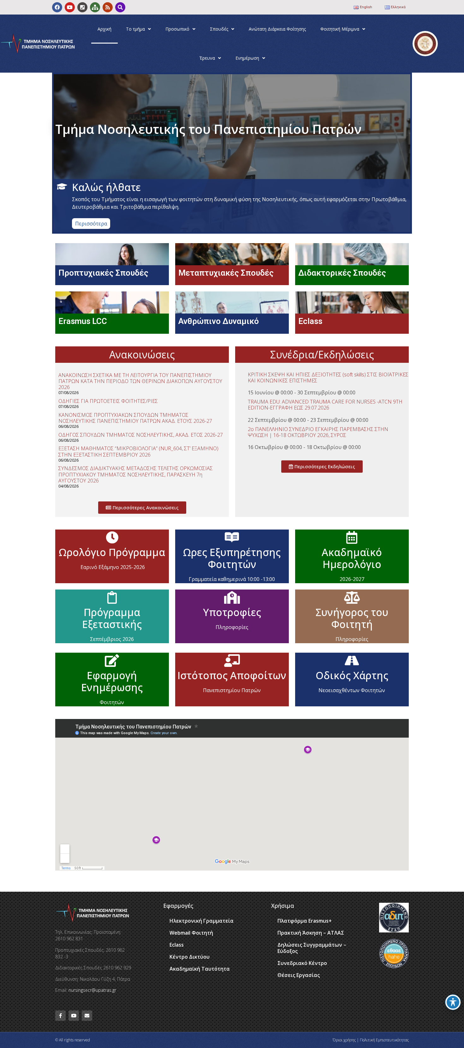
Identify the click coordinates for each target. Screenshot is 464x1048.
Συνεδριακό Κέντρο (302, 963)
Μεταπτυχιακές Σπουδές (226, 273)
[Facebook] (57, 7)
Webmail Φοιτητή (191, 932)
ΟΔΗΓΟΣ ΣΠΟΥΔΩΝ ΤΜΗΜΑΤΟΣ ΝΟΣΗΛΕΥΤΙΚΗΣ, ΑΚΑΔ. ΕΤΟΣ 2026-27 (140, 434)
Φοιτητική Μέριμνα (339, 29)
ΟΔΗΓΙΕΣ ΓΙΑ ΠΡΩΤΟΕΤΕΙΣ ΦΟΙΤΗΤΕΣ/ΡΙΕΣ (108, 401)
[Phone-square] (82, 7)
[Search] (120, 7)
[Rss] (108, 7)
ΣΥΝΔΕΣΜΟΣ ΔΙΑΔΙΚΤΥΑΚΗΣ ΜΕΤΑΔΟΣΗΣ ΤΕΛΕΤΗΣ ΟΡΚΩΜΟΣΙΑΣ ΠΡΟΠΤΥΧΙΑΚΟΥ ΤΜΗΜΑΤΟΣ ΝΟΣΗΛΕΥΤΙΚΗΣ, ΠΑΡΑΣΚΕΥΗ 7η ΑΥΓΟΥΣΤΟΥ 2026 (135, 474)
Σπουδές (219, 29)
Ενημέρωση (247, 58)
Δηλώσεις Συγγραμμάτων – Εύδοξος (311, 948)
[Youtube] (70, 7)
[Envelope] (87, 1015)
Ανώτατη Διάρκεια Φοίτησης (277, 29)
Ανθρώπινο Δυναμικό (218, 321)
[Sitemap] (95, 7)
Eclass (310, 321)
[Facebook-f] (60, 1015)
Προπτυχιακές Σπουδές (103, 273)
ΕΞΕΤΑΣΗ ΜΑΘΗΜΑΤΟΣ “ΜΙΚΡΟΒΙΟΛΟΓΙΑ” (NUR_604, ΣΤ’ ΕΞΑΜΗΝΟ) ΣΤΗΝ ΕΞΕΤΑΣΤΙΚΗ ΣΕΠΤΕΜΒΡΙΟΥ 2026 (138, 451)
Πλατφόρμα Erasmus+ (304, 920)
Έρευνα (207, 58)
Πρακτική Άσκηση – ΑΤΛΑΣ (310, 932)
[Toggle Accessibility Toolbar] (453, 1002)
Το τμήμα (135, 29)
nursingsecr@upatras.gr (92, 990)
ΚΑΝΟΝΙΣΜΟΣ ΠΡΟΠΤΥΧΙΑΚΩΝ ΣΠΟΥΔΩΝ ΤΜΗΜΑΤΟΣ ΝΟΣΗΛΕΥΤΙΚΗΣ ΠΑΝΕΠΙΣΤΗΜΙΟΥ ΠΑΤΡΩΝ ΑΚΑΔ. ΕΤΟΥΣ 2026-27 (135, 417)
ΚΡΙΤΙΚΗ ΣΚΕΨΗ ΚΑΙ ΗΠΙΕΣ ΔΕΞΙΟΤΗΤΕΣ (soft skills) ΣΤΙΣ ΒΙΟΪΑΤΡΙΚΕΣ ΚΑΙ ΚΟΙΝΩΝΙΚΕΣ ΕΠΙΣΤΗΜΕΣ (328, 377)
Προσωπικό (177, 29)
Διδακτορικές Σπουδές (342, 273)
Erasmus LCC (82, 321)
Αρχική (104, 29)
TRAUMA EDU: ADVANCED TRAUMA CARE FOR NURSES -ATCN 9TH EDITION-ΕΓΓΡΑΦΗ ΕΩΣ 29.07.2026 (325, 404)
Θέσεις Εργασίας (298, 975)
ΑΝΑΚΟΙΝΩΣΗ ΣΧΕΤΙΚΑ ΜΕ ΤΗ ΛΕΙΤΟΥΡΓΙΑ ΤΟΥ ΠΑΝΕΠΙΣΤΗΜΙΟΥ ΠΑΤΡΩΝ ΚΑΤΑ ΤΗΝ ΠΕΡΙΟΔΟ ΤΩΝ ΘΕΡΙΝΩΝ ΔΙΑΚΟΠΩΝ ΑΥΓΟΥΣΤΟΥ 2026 (140, 381)
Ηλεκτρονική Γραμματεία (202, 920)
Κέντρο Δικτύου (190, 956)
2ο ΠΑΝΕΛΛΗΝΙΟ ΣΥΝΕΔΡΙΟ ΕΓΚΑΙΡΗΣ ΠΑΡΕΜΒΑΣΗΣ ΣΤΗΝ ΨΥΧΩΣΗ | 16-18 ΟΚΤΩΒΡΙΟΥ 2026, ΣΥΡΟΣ (318, 432)
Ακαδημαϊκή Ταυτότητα (200, 968)
